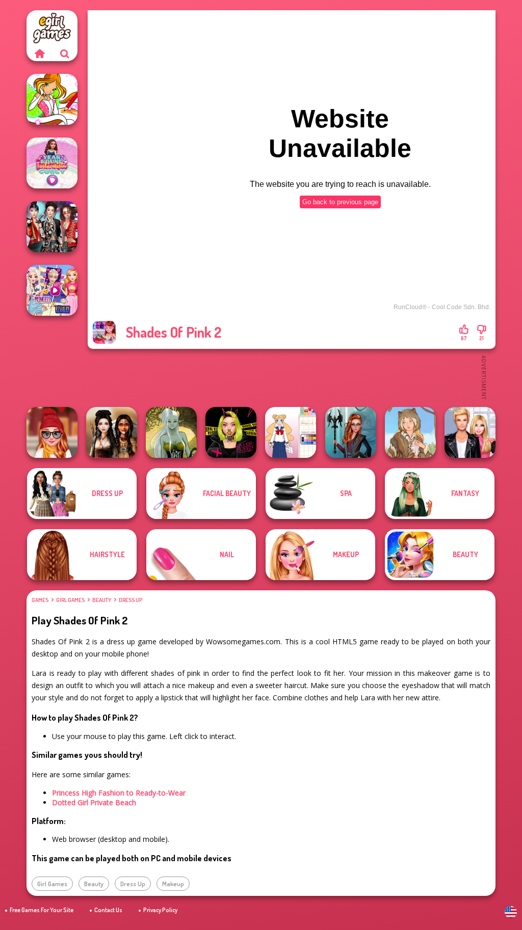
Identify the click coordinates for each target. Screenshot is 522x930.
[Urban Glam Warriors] (230, 432)
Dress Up (130, 600)
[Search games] (64, 53)
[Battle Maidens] (111, 432)
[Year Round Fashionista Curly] (52, 163)
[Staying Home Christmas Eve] (52, 432)
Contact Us (108, 910)
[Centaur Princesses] (350, 432)
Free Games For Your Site (41, 910)
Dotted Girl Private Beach (94, 802)
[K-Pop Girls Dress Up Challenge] (52, 226)
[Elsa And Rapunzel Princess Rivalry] (52, 290)
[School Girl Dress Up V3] (290, 432)
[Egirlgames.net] (39, 53)
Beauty (101, 600)
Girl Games (70, 600)
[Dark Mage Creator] (171, 432)
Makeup (173, 884)
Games (40, 600)
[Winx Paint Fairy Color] (52, 99)
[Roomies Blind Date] (470, 432)
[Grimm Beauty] (410, 432)
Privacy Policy (160, 910)
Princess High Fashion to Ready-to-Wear (119, 793)
